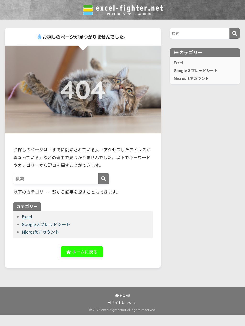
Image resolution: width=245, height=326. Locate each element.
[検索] (103, 178)
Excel (27, 217)
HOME (124, 295)
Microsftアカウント (40, 232)
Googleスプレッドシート (46, 224)
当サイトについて (121, 302)
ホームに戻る (84, 252)
